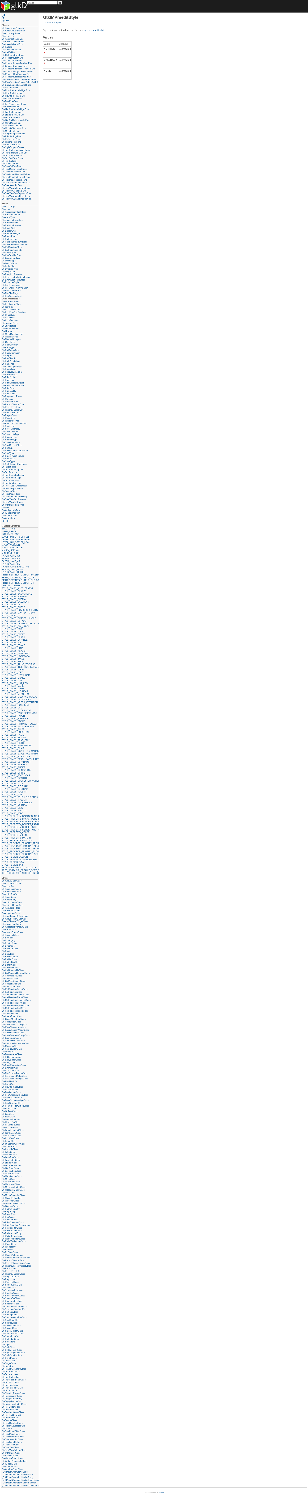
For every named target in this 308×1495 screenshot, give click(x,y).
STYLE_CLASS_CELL (12, 604)
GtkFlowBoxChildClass (12, 1087)
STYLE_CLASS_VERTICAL (15, 805)
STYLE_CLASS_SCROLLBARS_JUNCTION (20, 759)
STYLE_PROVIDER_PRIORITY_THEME (20, 851)
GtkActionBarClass (11, 894)
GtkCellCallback (9, 52)
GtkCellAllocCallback (11, 49)
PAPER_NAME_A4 (11, 558)
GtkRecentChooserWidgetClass (16, 1266)
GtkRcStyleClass (10, 1252)
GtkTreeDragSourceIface (13, 1426)
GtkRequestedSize (10, 1276)
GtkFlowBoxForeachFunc (13, 96)
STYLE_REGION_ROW (13, 862)
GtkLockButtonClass (11, 1171)
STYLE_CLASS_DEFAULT (14, 621)
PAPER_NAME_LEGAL (13, 569)
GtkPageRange (9, 1211)
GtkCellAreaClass (10, 978)
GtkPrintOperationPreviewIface (16, 1225)
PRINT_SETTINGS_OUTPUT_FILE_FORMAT (20, 580)
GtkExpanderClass (10, 1070)
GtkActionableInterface (12, 905)
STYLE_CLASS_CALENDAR (15, 602)
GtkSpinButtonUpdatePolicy (15, 450)
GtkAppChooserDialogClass (15, 919)
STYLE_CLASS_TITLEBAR (15, 786)
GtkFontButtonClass (11, 1092)
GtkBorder (6, 951)
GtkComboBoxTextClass (13, 1040)
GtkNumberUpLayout (11, 339)
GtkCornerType (9, 252)
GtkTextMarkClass (10, 1382)
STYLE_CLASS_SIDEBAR (14, 764)
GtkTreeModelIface (11, 1434)
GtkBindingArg (8, 940)
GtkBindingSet (8, 946)
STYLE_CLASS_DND (12, 629)
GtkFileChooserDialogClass (14, 1076)
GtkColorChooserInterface (14, 1027)
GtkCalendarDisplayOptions (14, 242)
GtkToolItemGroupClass (13, 1412)
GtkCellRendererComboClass (15, 994)
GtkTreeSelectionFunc (12, 185)
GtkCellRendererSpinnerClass (15, 1005)
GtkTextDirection (9, 472)
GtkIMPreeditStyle (11, 299)
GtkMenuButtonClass (12, 1176)
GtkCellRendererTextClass (14, 1008)
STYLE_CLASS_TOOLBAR (15, 789)
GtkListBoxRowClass (11, 1165)
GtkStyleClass (8, 1347)
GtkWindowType (9, 515)
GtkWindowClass (10, 1466)
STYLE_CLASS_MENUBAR (15, 691)
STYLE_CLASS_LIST (12, 680)
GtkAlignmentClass (11, 913)
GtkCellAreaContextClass (14, 981)
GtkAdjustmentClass (11, 910)
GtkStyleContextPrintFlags (14, 464)
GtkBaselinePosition (11, 225)
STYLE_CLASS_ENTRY (13, 634)
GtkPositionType (9, 374)
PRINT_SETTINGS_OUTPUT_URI (18, 583)
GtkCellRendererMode (12, 247)
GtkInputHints (8, 317)
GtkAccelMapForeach (12, 33)
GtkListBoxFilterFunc (11, 112)
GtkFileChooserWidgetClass (15, 1079)
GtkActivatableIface (11, 908)
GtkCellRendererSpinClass (14, 1003)
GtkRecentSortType (11, 412)
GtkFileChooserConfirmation (15, 288)
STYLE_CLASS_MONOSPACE (16, 699)
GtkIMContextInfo (10, 1127)
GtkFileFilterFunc (10, 87)
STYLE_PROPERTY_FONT (15, 835)
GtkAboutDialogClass (12, 881)
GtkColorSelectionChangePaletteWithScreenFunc (20, 82)
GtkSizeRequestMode (12, 445)
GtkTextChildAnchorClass (14, 1380)
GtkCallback (7, 47)
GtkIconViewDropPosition (14, 312)
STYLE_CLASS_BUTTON (14, 599)
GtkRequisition (8, 1279)
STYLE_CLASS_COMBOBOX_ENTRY (20, 610)
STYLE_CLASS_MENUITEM (15, 694)
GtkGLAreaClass (9, 1111)
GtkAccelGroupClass (11, 883)
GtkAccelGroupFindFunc (13, 31)
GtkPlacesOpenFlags (12, 366)
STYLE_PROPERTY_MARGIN (16, 838)
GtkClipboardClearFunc (12, 58)
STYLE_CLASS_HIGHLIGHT (15, 653)
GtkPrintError (8, 380)
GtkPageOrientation (11, 353)
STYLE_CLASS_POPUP (13, 721)
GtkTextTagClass (10, 1385)
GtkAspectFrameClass (12, 932)
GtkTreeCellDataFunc (12, 166)
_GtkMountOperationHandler (15, 1472)
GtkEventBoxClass (11, 1068)
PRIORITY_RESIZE (11, 585)
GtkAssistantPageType (12, 220)
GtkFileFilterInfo (9, 1081)
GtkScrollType (8, 426)
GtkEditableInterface (11, 1057)
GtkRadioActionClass (12, 1230)
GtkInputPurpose (9, 320)
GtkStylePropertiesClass (13, 1352)
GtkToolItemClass (10, 1409)
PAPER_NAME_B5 (11, 564)
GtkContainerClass (10, 1046)
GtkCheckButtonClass (12, 1016)
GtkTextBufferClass (11, 1377)
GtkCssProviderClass (12, 1049)
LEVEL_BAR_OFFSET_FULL (15, 537)
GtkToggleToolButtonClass (14, 1404)
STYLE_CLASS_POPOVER (15, 718)
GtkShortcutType (9, 440)
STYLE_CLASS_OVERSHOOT (16, 710)
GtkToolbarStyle (9, 491)
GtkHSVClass (8, 1117)
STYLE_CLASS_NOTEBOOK (16, 705)
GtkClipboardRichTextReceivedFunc (18, 69)
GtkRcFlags (7, 399)
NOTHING (49, 48)
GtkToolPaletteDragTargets (14, 486)
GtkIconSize (7, 307)
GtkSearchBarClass (11, 1298)
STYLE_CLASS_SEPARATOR (16, 762)
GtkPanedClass (9, 1214)
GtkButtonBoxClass (11, 962)
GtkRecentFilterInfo (11, 1271)
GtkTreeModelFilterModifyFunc (16, 174)
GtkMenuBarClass (10, 1173)
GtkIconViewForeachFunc (14, 104)
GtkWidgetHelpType (11, 510)
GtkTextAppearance (11, 1371)
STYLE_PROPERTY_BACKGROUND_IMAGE (20, 819)
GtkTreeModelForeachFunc (14, 180)
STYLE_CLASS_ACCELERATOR (17, 588)
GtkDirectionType (10, 269)
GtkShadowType (9, 437)
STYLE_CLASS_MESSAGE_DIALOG (19, 697)
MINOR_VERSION (10, 553)
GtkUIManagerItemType (13, 505)
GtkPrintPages (8, 388)
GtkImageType (8, 315)
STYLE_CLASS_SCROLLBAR (16, 756)
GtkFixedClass (9, 1084)
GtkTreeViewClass (10, 1447)
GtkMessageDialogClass (13, 1190)
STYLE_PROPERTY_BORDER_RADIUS (20, 824)
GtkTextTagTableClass (12, 1388)
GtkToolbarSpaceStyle (12, 488)
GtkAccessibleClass (11, 891)
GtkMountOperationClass (13, 1195)
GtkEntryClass (8, 1062)
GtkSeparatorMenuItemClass (15, 1306)
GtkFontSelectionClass (12, 1103)
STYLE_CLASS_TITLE (12, 783)
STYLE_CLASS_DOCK (13, 631)
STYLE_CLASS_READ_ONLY (16, 740)
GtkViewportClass (10, 1455)
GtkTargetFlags (9, 467)
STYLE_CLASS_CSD (12, 615)
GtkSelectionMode (10, 431)
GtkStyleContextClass (12, 1350)
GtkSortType (7, 448)
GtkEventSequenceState (13, 280)
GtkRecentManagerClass (13, 1274)
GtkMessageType (10, 337)
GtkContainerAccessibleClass (16, 1043)
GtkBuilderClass (9, 959)
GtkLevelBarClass (10, 1157)
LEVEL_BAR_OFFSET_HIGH (16, 539)
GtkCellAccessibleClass (13, 970)
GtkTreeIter (7, 1428)
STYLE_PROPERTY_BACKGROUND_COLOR (20, 816)
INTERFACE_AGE (10, 534)
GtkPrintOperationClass (13, 1222)
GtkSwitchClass (9, 1358)
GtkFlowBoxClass (10, 1089)
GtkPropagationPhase (12, 396)
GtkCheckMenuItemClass (14, 1019)
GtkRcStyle (7, 1249)
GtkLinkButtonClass (11, 1160)
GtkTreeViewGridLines (12, 502)
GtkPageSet (7, 355)
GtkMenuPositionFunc (12, 125)
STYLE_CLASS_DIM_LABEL (15, 626)
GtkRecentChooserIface (13, 1260)
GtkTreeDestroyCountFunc (14, 169)
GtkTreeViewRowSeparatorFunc (16, 193)
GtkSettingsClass (10, 1312)
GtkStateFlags (8, 458)
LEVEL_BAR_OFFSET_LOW (15, 542)
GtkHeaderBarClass (11, 1122)
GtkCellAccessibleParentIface (16, 973)
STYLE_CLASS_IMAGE (13, 659)
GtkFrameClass (9, 1108)
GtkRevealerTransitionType (14, 423)
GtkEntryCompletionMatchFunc (16, 85)
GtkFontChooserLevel (12, 296)
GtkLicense (7, 331)
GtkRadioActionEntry (11, 1233)
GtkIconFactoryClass (11, 1133)
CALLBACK (50, 60)
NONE (47, 70)
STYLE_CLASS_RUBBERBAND (17, 745)
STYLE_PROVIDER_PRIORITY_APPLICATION (20, 843)
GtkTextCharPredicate (12, 155)
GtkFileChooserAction (12, 285)
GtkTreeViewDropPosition (14, 499)
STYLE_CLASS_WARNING (15, 810)
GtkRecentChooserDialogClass (16, 1257)
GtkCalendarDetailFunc (12, 44)
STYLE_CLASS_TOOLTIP (14, 792)
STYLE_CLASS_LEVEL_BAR (16, 675)
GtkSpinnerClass (9, 1328)
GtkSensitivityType (10, 434)
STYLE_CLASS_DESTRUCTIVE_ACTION (20, 623)
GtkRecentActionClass (12, 1255)
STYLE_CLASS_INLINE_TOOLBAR (18, 664)
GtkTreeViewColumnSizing (14, 496)
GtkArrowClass (9, 929)
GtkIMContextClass (11, 1125)
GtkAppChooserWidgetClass (15, 921)
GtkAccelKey (8, 886)
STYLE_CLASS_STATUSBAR (16, 775)
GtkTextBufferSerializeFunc (14, 153)
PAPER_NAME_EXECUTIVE (15, 567)
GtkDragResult (8, 271)
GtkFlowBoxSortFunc (12, 98)
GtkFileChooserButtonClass (15, 1073)
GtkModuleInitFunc (10, 131)
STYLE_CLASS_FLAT (12, 642)
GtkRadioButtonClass (12, 1236)
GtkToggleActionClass (12, 1396)
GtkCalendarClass (10, 967)
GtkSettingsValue (10, 1314)
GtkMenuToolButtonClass (14, 1187)
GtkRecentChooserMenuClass (16, 1263)
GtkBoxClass (8, 954)
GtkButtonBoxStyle (11, 233)
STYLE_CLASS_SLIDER (13, 767)
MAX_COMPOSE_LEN (12, 547)
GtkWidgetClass (9, 1464)
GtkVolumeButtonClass (12, 1458)
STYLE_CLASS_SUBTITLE (15, 778)
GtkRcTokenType (10, 401)
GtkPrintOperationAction (13, 383)
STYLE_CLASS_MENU (13, 688)
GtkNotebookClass (10, 1201)
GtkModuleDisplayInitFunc (14, 128)
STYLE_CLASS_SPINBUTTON (16, 770)
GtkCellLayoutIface (11, 986)
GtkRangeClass (9, 1244)
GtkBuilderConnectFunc (13, 41)
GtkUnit (5, 507)
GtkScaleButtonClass (12, 1285)
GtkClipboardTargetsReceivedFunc (18, 71)
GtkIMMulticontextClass (13, 1130)
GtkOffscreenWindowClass (14, 1203)
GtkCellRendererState (12, 250)
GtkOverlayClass (10, 1206)
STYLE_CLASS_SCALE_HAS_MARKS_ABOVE (20, 751)
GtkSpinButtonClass (11, 1325)
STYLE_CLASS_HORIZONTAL (16, 656)
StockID (5, 521)
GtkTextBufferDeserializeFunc (16, 150)
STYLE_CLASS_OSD (12, 708)
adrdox (161, 1492)
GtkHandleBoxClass (11, 1119)
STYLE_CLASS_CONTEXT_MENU (18, 613)
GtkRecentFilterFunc (11, 142)
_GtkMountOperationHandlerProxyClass (20, 1480)
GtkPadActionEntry (11, 1209)
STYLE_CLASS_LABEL (13, 670)
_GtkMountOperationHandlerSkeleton (19, 1483)
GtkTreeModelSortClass (13, 1436)
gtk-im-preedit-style (95, 30)
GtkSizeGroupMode (11, 442)
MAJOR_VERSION (11, 545)
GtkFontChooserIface (12, 1097)
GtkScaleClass (9, 1287)
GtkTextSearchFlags (11, 478)
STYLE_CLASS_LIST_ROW (15, 683)
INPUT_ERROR (9, 531)
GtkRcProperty (9, 1247)
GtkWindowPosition (11, 513)
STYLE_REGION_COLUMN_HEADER (20, 859)
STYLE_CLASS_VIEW (12, 808)
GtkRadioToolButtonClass (14, 1241)
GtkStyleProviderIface (12, 1355)
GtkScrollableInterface (12, 1290)
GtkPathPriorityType (11, 361)
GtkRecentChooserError (13, 404)
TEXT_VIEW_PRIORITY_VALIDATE (19, 867)
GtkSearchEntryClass (12, 1301)
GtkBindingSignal (10, 948)
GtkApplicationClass (11, 924)
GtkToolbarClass (9, 1420)
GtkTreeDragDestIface (12, 1423)
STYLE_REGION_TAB (12, 865)
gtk (48, 22)
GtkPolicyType (8, 369)
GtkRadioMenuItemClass (13, 1239)
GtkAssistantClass (10, 935)
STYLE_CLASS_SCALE (13, 748)
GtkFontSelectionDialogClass (15, 1106)
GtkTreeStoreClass (11, 1445)
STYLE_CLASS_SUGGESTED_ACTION (20, 781)
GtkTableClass (8, 1360)
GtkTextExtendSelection (13, 475)
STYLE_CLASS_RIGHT (13, 743)
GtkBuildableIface (10, 956)
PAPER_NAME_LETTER (13, 572)
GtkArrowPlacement (11, 214)
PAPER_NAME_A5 (11, 561)
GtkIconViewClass (10, 1138)
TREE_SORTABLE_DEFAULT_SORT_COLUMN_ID (20, 870)
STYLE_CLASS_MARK (13, 686)
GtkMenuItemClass (11, 1181)
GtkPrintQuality (9, 391)
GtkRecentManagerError (13, 410)
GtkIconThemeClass (11, 1135)
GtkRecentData (9, 1268)
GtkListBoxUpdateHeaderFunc (16, 120)
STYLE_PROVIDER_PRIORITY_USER (20, 854)
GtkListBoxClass (9, 1163)
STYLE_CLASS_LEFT (12, 672)
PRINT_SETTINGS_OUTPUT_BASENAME (20, 575)
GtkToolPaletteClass (11, 1415)
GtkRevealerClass (10, 1282)
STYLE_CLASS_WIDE (12, 813)
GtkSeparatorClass (10, 1304)
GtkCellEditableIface (11, 984)
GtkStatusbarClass (10, 1339)
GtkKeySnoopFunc (10, 106)
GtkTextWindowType (11, 483)
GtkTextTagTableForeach (13, 158)
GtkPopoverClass (10, 1219)
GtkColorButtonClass (11, 1022)
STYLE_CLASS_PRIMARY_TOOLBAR (20, 724)
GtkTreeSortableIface (12, 1442)
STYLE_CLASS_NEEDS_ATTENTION (20, 702)
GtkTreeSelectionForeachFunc (16, 182)
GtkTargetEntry (9, 1363)
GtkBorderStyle (9, 228)
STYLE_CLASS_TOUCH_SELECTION (20, 797)
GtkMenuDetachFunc (11, 123)
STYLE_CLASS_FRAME (13, 645)
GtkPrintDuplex (9, 377)
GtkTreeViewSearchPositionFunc (17, 199)
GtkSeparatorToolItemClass (14, 1309)
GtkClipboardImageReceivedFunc (17, 63)
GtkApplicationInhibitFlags (14, 212)
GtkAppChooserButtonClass (15, 916)
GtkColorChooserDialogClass (15, 1024)
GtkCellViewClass (10, 1013)
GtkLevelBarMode (10, 328)
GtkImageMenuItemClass (14, 1144)
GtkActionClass (9, 897)
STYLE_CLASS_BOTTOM (14, 596)
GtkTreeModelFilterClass (13, 1431)
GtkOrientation (8, 342)
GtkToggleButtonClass (12, 1401)
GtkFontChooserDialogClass (15, 1095)
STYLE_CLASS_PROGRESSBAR (18, 726)
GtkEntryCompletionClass (14, 1065)
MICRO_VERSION (10, 550)
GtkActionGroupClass (12, 902)
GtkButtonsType (9, 239)
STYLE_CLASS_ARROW (14, 591)
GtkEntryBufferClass (11, 1060)
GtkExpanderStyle (10, 282)
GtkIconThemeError (11, 309)
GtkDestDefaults (9, 263)
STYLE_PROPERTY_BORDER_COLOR (20, 821)
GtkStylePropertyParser (13, 147)
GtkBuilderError (9, 231)
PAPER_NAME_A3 (11, 556)
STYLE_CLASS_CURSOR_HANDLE (19, 618)
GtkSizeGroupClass (11, 1320)
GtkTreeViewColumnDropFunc (16, 188)
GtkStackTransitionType (13, 456)
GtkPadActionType (10, 350)
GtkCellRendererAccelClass (15, 989)
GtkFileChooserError (11, 290)
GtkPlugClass (8, 1217)
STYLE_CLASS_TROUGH (14, 800)
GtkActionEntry (9, 900)
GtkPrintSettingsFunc (12, 136)
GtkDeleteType (9, 261)
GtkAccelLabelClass (11, 889)
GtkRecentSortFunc (11, 144)
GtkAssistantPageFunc (12, 39)
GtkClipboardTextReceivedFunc (16, 74)
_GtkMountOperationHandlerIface (17, 1474)
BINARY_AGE (8, 529)
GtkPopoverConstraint (12, 372)
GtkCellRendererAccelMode (14, 244)
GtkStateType (8, 461)
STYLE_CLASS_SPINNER (14, 773)
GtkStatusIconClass (11, 1336)
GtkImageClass (9, 1141)
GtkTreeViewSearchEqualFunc (16, 196)
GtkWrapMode (8, 518)
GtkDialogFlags (9, 266)
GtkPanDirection (9, 358)
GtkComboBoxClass (11, 1038)
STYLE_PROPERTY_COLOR (16, 832)
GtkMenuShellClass (11, 1184)
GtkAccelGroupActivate (13, 28)
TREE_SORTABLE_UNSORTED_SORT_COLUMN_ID (20, 873)
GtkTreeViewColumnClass (14, 1450)
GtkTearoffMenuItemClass (14, 1369)
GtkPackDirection (10, 345)
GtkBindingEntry (9, 943)
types (58, 22)
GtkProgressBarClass (12, 1228)
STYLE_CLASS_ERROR (13, 637)
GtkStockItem (8, 1342)
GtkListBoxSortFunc (11, 117)
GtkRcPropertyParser (12, 139)
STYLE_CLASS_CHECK (13, 607)
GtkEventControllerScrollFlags (16, 277)
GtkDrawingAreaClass (12, 1054)
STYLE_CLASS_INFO (12, 661)
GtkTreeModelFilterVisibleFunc (16, 177)
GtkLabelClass (8, 1152)
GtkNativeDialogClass (12, 1198)
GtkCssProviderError (11, 255)
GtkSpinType (8, 453)
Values (48, 37)
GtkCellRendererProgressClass (16, 1000)
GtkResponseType (10, 421)
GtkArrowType (8, 217)
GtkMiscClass (8, 1192)
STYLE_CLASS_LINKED (13, 678)
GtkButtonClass (9, 965)
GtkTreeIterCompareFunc (13, 171)
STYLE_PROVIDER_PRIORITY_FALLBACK (20, 846)
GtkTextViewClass (10, 1390)
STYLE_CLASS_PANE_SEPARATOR (19, 713)
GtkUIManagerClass (11, 1453)
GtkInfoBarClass (9, 1146)
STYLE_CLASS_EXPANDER (15, 640)
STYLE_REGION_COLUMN (15, 857)
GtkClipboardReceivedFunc (14, 66)
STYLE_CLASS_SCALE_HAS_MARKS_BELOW (20, 754)
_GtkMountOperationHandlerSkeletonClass (20, 1485)
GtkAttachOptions (10, 222)
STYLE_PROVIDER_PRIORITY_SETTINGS (20, 849)
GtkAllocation (8, 36)
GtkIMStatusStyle (10, 301)
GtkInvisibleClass (10, 1149)
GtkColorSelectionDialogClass (16, 1035)
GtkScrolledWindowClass (13, 1296)
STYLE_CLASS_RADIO (13, 735)
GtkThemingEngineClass (13, 1393)
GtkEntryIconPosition (12, 274)
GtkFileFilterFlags (10, 293)
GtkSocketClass (9, 1323)
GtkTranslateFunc (10, 163)
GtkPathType (8, 364)
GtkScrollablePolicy (11, 429)
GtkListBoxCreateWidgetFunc (15, 109)
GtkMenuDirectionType (12, 334)
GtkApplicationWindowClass (15, 927)
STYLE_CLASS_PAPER (13, 716)
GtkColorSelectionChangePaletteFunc (19, 79)
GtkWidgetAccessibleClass (14, 1461)
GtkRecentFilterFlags (11, 407)
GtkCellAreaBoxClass (12, 976)
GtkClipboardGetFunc (12, 60)
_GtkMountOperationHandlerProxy (18, 1477)
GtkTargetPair (8, 1366)
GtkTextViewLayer (10, 480)
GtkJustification (9, 326)
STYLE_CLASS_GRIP (12, 648)
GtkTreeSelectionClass (12, 1439)
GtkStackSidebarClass (12, 1331)
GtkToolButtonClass (11, 1407)
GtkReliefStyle (8, 418)
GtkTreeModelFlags (11, 494)
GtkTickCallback (9, 161)
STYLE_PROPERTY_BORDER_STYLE (20, 827)
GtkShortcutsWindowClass (14, 1317)
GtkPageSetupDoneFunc (13, 133)
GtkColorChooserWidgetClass (15, 1030)
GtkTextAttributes (10, 1374)
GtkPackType (8, 347)
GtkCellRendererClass (12, 992)
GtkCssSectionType (11, 258)
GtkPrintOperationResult (13, 385)
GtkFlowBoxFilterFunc (12, 93)
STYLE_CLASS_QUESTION (15, 732)
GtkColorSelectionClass (13, 1032)
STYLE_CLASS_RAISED (14, 737)
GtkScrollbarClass (10, 1293)
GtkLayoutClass (9, 1154)
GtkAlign (6, 209)
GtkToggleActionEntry (12, 1398)
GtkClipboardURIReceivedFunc (16, 77)
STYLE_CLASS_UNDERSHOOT (17, 802)
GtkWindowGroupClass (12, 1469)
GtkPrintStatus (9, 393)
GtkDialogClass (9, 1051)
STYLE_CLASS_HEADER (14, 651)
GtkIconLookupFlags (11, 304)
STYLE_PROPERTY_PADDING (17, 840)
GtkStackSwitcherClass (13, 1333)
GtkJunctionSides (10, 323)
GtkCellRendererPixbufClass (15, 997)
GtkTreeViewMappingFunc (14, 191)
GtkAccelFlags (9, 206)
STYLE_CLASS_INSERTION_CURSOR (20, 667)
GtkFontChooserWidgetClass (15, 1100)
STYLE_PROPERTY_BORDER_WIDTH (20, 830)
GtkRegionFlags (9, 415)
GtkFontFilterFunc (10, 101)
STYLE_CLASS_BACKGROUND (17, 594)
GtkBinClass (7, 938)
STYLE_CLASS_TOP (12, 794)
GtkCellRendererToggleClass (15, 1011)
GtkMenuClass (9, 1179)
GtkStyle (6, 1344)
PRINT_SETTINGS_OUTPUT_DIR (18, 577)
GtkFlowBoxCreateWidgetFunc (16, 90)
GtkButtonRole (8, 236)
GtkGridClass (8, 1114)
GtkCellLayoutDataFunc (13, 55)
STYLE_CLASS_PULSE (13, 729)
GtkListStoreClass (10, 1168)
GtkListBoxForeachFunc (13, 115)
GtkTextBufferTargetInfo (13, 469)
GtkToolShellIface (10, 1417)
